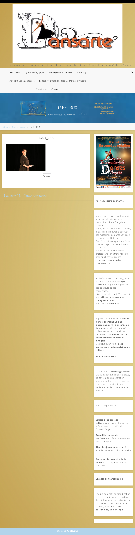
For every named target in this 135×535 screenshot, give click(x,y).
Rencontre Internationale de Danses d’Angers (62, 80)
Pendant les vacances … (22, 80)
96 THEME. (72, 530)
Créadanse (41, 89)
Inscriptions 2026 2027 (60, 72)
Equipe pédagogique (34, 72)
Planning (81, 72)
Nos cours (15, 72)
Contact (55, 89)
